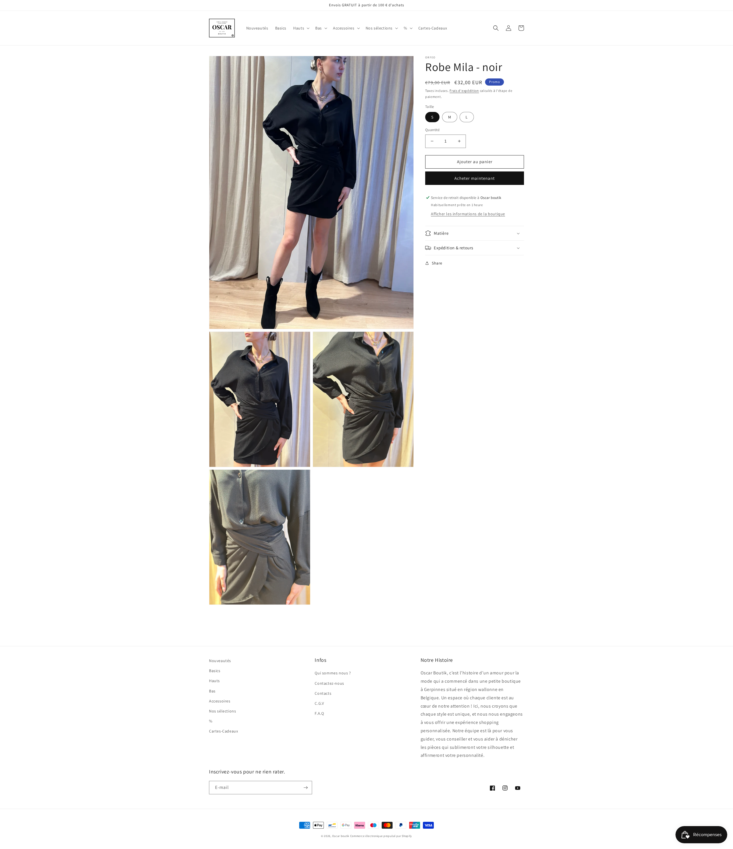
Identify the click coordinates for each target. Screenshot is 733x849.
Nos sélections (222, 711)
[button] (301, 28)
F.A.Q (319, 713)
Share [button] (437, 263)
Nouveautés (220, 660)
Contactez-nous (329, 683)
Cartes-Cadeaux (223, 731)
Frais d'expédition (464, 90)
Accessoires (219, 701)
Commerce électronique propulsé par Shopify (381, 836)
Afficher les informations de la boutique (468, 213)
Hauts (214, 680)
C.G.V (319, 703)
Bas (212, 691)
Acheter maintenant (474, 178)
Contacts (323, 693)
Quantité (432, 129)
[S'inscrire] (305, 787)
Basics (214, 670)
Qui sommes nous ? (333, 673)
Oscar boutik (340, 836)
